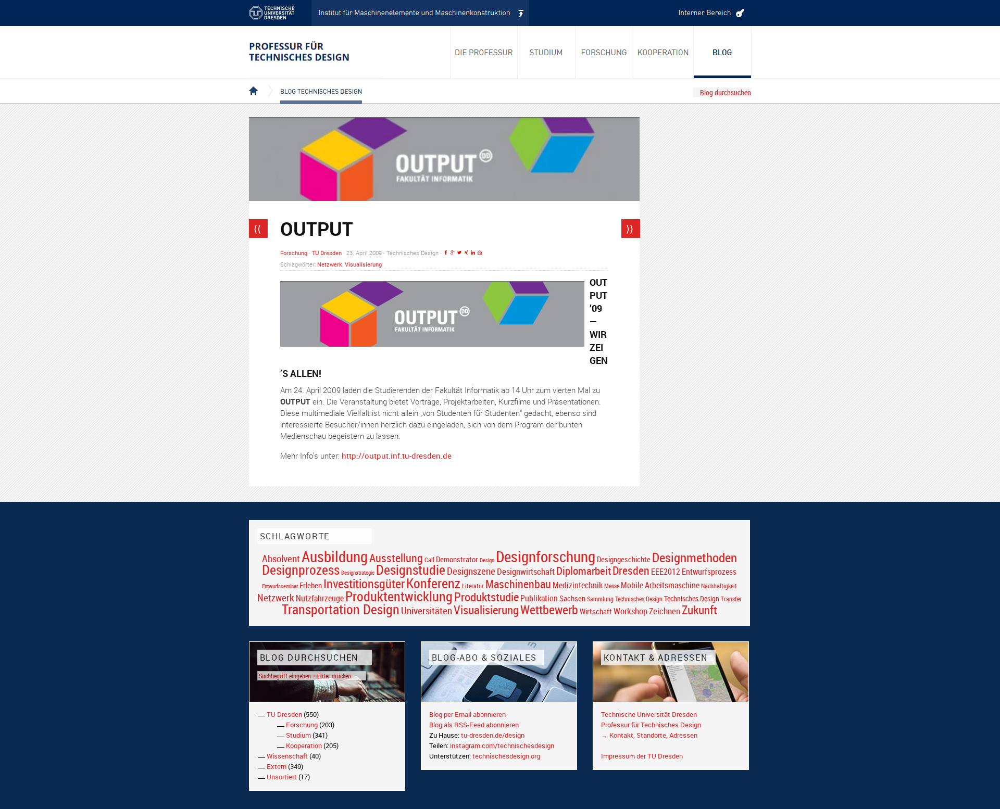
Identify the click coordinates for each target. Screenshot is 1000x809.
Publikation (539, 598)
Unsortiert (282, 776)
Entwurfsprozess (709, 571)
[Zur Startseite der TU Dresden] (280, 13)
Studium (298, 735)
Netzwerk (329, 264)
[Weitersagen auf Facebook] (445, 253)
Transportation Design (340, 609)
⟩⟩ (629, 228)
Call (429, 559)
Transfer (731, 599)
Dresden (630, 570)
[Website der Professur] (315, 52)
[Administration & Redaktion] (710, 13)
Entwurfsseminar (280, 586)
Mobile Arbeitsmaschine (660, 585)
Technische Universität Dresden (649, 714)
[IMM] (420, 13)
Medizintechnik (578, 585)
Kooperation (304, 745)
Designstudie (410, 569)
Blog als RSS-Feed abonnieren (474, 724)
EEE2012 (665, 571)
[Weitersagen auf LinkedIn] (473, 253)
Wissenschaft (287, 756)
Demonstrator (457, 559)
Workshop (630, 611)
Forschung (293, 253)
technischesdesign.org (506, 756)
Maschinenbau (518, 583)
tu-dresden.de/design (492, 735)
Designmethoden (694, 557)
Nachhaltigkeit (719, 586)
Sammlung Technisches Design (624, 599)
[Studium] (547, 52)
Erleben (310, 585)
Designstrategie (357, 572)
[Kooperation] (723, 52)
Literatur (473, 586)
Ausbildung (335, 556)
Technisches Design (691, 598)
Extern (276, 766)
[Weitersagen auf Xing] (466, 253)
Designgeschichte (624, 559)
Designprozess (301, 569)
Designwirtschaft (526, 571)
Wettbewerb (549, 609)
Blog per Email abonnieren (467, 714)
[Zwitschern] (459, 253)
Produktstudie (486, 596)
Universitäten (426, 610)
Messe (611, 586)
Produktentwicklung (399, 596)
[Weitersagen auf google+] (452, 253)
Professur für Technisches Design (651, 724)
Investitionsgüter (364, 583)
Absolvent (281, 558)
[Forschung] (604, 52)
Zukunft (699, 609)
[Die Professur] (484, 52)
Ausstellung (396, 557)
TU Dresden (327, 253)
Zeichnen (664, 611)
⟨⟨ (257, 228)
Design (487, 560)
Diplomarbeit (583, 570)
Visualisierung (363, 264)
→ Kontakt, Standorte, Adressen (649, 735)
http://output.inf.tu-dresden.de (397, 455)
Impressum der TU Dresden (642, 756)
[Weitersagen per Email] (479, 253)
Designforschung (545, 556)
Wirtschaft (596, 611)
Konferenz (433, 583)
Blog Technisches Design (312, 82)
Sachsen (572, 598)
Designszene (471, 571)
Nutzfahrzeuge (320, 598)
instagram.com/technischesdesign (502, 745)
